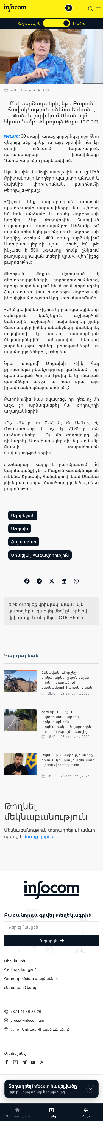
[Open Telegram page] (24, 1062)
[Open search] (90, 8)
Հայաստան (23, 542)
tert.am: (12, 136)
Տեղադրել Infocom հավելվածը (43, 1088)
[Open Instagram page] (15, 1062)
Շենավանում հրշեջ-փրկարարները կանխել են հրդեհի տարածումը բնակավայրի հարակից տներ (67, 679)
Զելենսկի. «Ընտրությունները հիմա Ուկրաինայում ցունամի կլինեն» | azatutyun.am (67, 760)
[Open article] (20, 681)
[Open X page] (41, 1062)
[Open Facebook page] (6, 1062)
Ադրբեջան (23, 515)
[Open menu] (98, 8)
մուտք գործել (38, 836)
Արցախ (19, 529)
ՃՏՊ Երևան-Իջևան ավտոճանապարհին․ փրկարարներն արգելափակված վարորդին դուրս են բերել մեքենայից (66, 722)
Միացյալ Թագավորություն (40, 555)
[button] (27, 581)
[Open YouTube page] (32, 1062)
